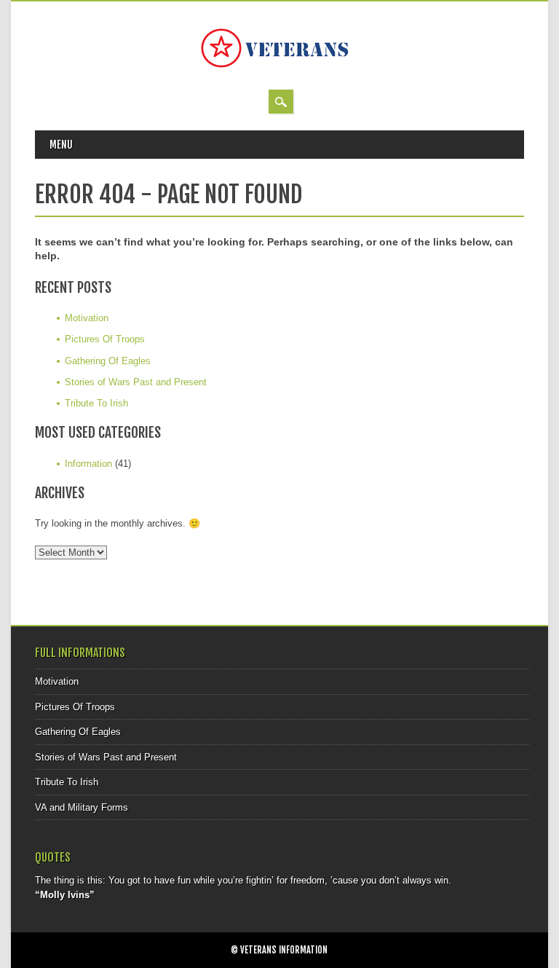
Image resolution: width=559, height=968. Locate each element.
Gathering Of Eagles (108, 360)
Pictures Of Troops (105, 339)
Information (88, 463)
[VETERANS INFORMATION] (279, 74)
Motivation (86, 317)
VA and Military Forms (81, 807)
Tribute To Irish (96, 403)
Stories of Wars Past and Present (136, 382)
